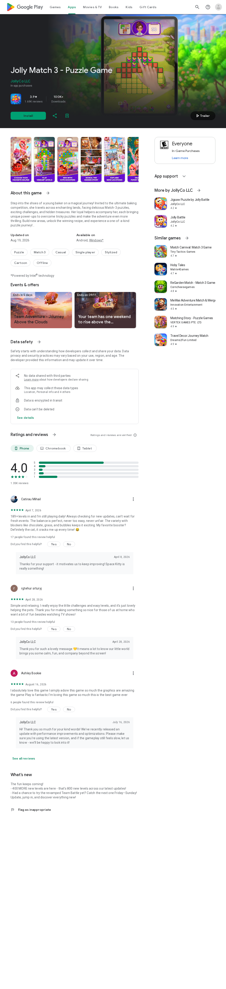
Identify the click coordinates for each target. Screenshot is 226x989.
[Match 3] (39, 252)
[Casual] (60, 252)
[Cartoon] (20, 263)
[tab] (55, 7)
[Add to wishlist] (67, 115)
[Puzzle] (19, 252)
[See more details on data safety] (25, 417)
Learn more (31, 379)
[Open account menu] (218, 7)
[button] (21, 159)
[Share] (54, 115)
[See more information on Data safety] (39, 342)
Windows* (96, 240)
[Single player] (85, 252)
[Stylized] (111, 252)
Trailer (202, 115)
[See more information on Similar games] (187, 238)
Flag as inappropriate (31, 810)
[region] (72, 99)
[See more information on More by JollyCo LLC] (199, 190)
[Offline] (42, 263)
